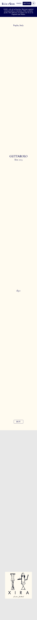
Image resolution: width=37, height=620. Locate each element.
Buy (18, 421)
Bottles (27, 3)
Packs (19, 3)
